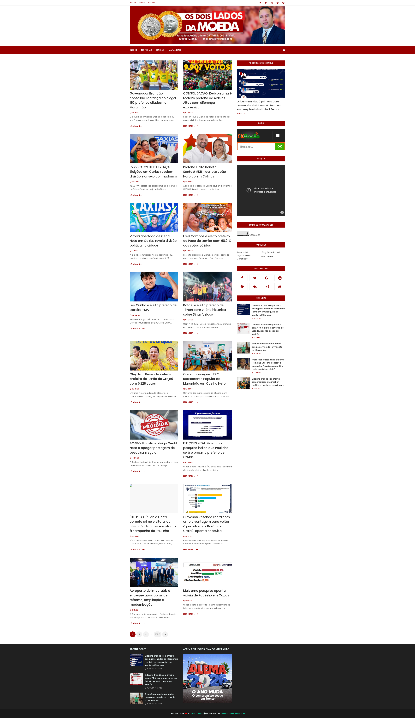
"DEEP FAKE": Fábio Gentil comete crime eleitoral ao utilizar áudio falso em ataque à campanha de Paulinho (153, 524)
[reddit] (279, 278)
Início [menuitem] (133, 50)
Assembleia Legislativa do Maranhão (244, 255)
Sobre (142, 2)
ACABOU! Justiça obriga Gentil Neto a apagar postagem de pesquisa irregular (153, 448)
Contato (153, 2)
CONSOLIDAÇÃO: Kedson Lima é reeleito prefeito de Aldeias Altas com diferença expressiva (207, 100)
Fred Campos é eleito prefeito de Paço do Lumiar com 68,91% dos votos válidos (207, 241)
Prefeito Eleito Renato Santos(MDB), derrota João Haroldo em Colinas (204, 172)
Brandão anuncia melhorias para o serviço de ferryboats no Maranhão (267, 347)
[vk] (254, 286)
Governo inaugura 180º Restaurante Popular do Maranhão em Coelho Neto (204, 379)
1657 (157, 634)
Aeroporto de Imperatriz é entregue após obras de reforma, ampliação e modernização (150, 598)
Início (133, 2)
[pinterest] (277, 3)
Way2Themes (197, 713)
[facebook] (260, 3)
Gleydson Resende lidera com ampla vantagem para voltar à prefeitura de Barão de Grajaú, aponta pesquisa (206, 524)
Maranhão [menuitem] (174, 50)
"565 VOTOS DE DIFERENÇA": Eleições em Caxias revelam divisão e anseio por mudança (153, 172)
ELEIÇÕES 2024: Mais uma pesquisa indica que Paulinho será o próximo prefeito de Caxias (205, 450)
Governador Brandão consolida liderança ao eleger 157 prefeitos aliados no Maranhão (153, 100)
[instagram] (272, 3)
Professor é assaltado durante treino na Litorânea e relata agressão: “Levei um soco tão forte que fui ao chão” (268, 364)
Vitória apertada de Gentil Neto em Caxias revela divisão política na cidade (153, 241)
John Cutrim (266, 256)
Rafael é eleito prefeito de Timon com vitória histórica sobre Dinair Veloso (204, 310)
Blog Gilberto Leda (271, 252)
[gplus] (283, 3)
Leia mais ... (136, 126)
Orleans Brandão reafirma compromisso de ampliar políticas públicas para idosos (268, 382)
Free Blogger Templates (233, 713)
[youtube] (279, 286)
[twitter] (266, 3)
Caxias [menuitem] (160, 50)
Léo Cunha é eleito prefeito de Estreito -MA (153, 307)
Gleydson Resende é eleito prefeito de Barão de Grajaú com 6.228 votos (151, 379)
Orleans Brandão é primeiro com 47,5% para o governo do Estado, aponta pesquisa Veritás (268, 329)
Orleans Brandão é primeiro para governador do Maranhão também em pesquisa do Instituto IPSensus (259, 105)
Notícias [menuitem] (146, 50)
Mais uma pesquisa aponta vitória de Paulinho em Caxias (206, 593)
